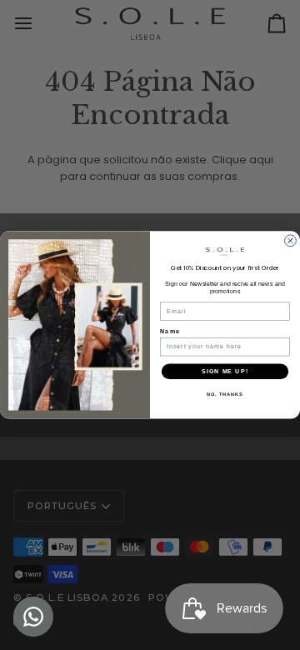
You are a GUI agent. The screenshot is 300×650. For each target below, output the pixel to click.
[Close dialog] (291, 241)
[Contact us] (33, 617)
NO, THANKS (225, 394)
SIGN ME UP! (225, 371)
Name (170, 331)
